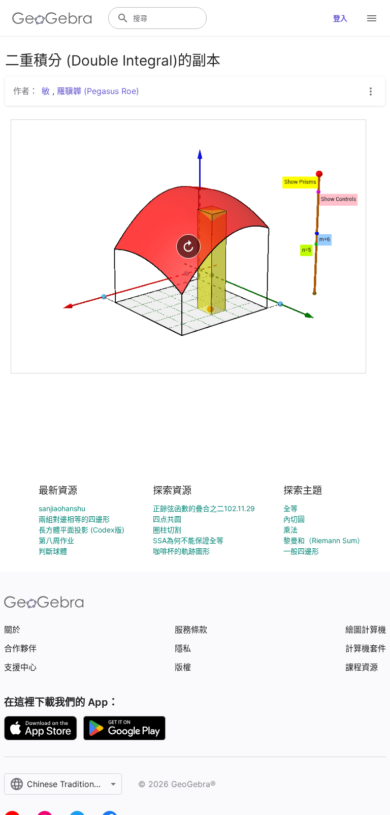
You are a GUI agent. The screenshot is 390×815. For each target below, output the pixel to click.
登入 (340, 18)
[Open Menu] (372, 18)
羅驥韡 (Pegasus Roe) (98, 91)
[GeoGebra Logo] (52, 18)
